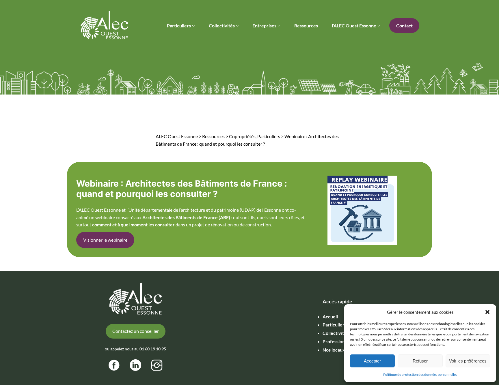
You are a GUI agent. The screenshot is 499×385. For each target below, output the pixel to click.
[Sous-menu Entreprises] (279, 25)
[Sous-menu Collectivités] (237, 25)
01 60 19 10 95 (152, 348)
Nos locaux (334, 349)
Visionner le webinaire (105, 240)
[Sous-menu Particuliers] (193, 25)
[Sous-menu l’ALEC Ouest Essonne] (378, 25)
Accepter (372, 360)
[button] (487, 312)
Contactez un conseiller (135, 331)
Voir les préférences (468, 360)
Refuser (420, 360)
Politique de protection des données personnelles (420, 374)
